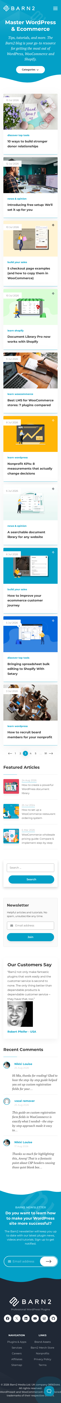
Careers (17, 1353)
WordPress (44, 1318)
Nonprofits (42, 1353)
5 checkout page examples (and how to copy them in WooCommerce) (28, 273)
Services (17, 1347)
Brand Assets (42, 1341)
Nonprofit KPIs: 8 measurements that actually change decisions (29, 469)
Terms (42, 1365)
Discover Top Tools (18, 135)
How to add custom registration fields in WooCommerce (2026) (36, 1065)
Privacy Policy (42, 1359)
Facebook (7, 1318)
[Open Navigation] (55, 8)
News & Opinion (17, 198)
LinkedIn (26, 1318)
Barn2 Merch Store (42, 1347)
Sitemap (16, 1365)
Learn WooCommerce (20, 394)
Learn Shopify (15, 330)
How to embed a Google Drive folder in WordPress (36, 1144)
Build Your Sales (17, 262)
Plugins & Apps (16, 1341)
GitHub (53, 1318)
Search (31, 879)
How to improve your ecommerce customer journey (25, 600)
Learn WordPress (17, 457)
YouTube (35, 1318)
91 (46, 753)
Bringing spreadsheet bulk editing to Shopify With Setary (28, 669)
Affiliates (16, 1359)
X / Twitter (17, 1318)
